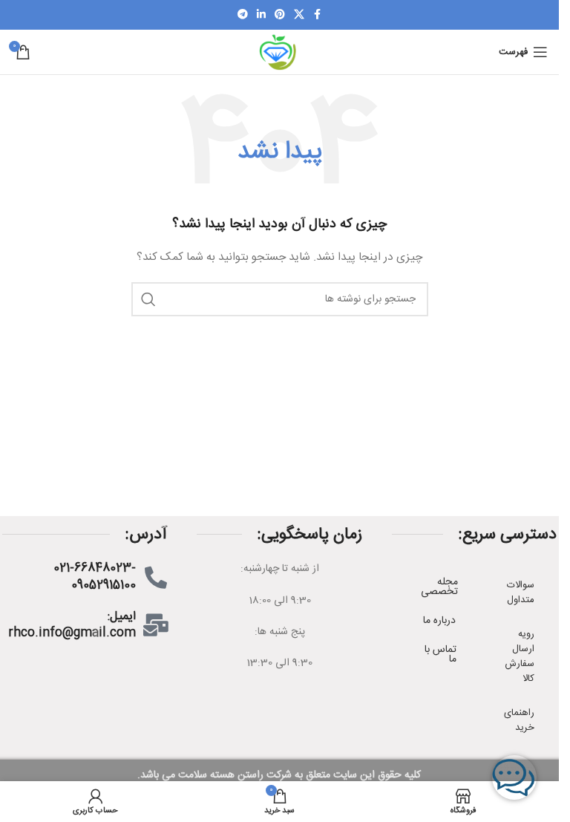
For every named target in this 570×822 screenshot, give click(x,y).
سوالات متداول (520, 592)
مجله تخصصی (439, 587)
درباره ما (439, 621)
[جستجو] (148, 299)
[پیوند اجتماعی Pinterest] (279, 15)
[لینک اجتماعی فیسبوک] (318, 15)
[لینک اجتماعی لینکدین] (261, 15)
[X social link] (299, 15)
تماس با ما (440, 654)
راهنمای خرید (519, 720)
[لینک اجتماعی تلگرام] (242, 15)
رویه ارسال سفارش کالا (519, 656)
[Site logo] (279, 53)
